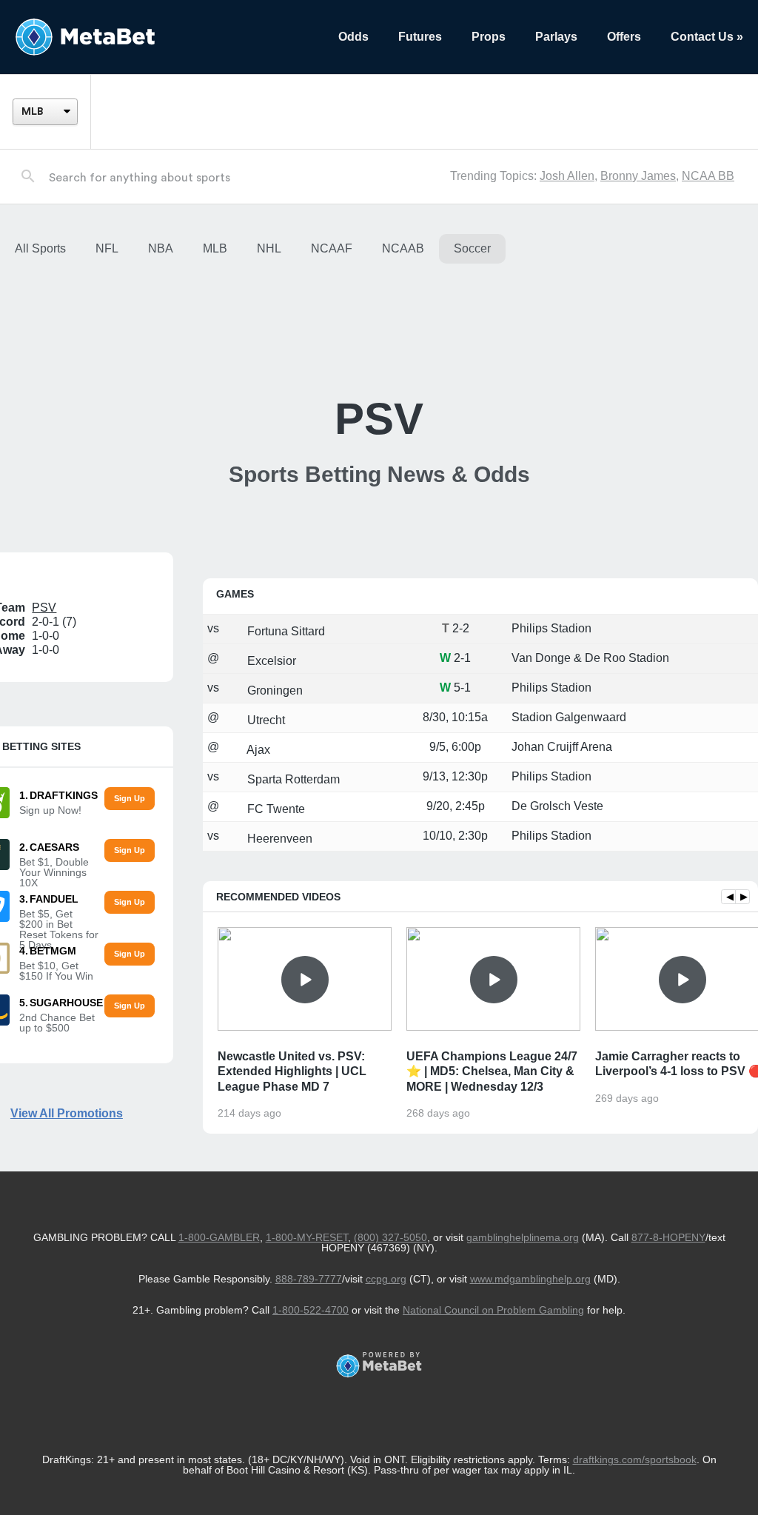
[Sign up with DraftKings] (129, 798)
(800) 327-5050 (390, 1237)
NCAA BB (708, 176)
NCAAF (331, 248)
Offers (624, 36)
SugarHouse (66, 1002)
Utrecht (264, 720)
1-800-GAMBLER (219, 1237)
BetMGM (53, 951)
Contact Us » (707, 36)
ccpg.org (386, 1279)
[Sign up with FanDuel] (129, 902)
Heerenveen (278, 838)
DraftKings (64, 795)
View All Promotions (66, 1114)
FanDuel (54, 899)
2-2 (460, 628)
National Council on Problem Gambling (493, 1310)
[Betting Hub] (161, 37)
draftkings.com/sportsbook (635, 1459)
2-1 (462, 658)
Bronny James (638, 176)
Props (489, 36)
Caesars (54, 847)
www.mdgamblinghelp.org (530, 1279)
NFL (106, 248)
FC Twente (274, 809)
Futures (420, 36)
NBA (160, 248)
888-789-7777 (308, 1279)
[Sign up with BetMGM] (129, 954)
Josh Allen (567, 176)
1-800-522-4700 (310, 1310)
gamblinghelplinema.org (522, 1237)
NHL (269, 248)
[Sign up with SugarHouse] (129, 1005)
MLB (215, 248)
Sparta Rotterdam (292, 779)
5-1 (462, 687)
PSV (44, 607)
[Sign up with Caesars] (129, 850)
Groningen (273, 690)
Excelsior (270, 661)
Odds (353, 36)
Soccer (472, 248)
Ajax (257, 749)
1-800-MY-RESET (307, 1237)
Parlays (556, 36)
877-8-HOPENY (668, 1237)
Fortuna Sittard (284, 631)
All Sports (40, 248)
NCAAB (403, 248)
